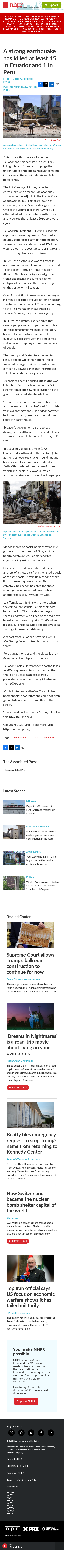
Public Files (12, 1486)
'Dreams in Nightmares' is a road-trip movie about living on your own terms (32, 1044)
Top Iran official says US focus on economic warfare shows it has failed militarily (31, 1297)
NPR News (20, 737)
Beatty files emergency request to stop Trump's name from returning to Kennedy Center (32, 1143)
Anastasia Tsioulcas (17, 1159)
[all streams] (59, 1546)
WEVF (10, 1497)
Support (53, 4)
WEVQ (10, 1511)
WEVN (10, 1505)
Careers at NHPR (15, 1473)
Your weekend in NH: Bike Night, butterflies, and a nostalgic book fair (41, 860)
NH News (31, 801)
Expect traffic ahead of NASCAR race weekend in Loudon (40, 810)
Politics (30, 877)
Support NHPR (26, 1401)
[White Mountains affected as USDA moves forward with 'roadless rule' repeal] (14, 883)
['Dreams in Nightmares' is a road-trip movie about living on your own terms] (30, 1016)
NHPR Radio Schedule (18, 1466)
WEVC (10, 1495)
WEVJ (10, 1503)
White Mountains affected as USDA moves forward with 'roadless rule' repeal (42, 885)
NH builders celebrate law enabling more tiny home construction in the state (41, 835)
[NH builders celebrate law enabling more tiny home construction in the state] (14, 832)
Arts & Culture (33, 851)
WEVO (10, 1508)
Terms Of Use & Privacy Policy (22, 1480)
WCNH (10, 1492)
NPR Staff (12, 1312)
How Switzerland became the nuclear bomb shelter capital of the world (31, 1202)
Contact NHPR (14, 1459)
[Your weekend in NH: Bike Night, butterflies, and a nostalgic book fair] (14, 858)
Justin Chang (13, 1060)
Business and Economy (37, 826)
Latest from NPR (45, 737)
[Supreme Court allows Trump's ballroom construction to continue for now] (30, 935)
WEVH (10, 1500)
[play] (5, 1546)
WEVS (10, 1513)
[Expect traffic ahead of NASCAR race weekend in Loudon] (14, 807)
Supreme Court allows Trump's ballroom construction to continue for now (30, 963)
